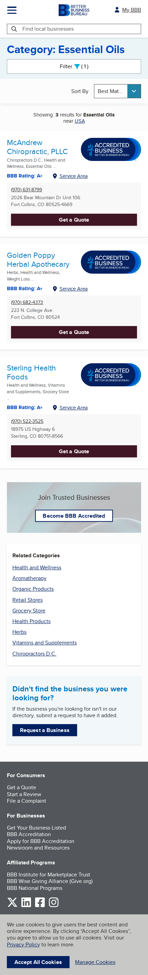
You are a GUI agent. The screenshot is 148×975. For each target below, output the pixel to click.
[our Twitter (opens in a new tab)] (12, 906)
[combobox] (117, 91)
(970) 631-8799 (26, 190)
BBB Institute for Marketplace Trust (48, 874)
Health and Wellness (36, 567)
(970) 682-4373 (27, 302)
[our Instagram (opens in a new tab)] (53, 906)
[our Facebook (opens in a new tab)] (39, 906)
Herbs (19, 632)
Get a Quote (74, 220)
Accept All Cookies (38, 962)
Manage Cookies (95, 962)
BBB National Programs (34, 888)
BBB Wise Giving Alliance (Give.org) (50, 881)
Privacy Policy (23, 944)
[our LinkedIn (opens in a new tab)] (26, 906)
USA (80, 120)
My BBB (131, 10)
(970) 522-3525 (27, 421)
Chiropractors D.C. (34, 654)
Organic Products (33, 589)
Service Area (74, 176)
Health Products (31, 621)
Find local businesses (48, 29)
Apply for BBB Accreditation (40, 841)
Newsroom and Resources (38, 848)
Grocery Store (28, 611)
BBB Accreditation (29, 834)
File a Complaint (26, 801)
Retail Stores (27, 600)
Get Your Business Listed (36, 828)
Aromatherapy (29, 578)
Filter (80, 66)
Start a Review (24, 794)
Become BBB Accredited (74, 516)
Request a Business (45, 730)
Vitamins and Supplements (44, 643)
